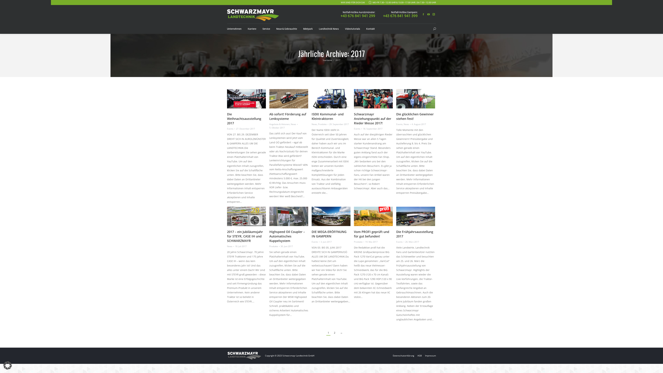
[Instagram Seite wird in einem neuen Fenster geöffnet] (433, 14)
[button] (7, 365)
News (293, 124)
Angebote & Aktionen (279, 124)
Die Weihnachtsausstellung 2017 (244, 118)
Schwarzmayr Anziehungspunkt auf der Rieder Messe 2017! (372, 118)
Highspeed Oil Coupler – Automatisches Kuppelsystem (287, 236)
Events (230, 128)
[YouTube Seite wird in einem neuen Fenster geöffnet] (428, 14)
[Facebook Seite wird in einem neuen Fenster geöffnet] (423, 14)
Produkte (322, 124)
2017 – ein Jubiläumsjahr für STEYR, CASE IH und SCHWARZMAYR (245, 236)
